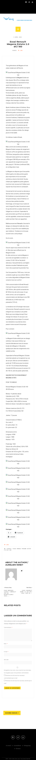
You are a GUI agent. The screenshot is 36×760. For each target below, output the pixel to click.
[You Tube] (23, 737)
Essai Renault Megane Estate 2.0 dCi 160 (18, 44)
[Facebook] (13, 737)
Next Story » (29, 587)
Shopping (27, 745)
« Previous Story (8, 587)
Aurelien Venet (14, 565)
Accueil (8, 745)
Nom (5, 643)
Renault (19, 223)
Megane (19, 77)
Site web (6, 659)
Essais (14, 50)
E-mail (6, 651)
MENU (18, 29)
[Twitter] (18, 737)
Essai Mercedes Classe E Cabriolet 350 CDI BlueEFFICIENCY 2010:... (10, 593)
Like (21, 50)
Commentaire (8, 627)
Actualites (17, 745)
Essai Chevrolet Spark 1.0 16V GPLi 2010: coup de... (26, 592)
